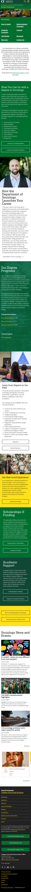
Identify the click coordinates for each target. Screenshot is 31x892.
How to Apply (6, 24)
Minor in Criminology (7, 325)
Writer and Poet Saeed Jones (15, 764)
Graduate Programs (4, 31)
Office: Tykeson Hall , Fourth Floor (10, 860)
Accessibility (4, 876)
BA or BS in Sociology (7, 318)
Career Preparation (6, 806)
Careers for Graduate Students (15, 150)
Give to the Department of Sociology (15, 612)
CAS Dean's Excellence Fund (15, 836)
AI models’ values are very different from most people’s (15, 658)
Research (20, 36)
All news (26, 746)
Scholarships (4, 812)
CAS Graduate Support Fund (15, 849)
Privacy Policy (4, 878)
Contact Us (20, 40)
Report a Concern (6, 872)
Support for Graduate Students (15, 598)
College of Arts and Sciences (12, 792)
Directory (4, 40)
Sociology (5, 19)
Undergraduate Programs (22, 25)
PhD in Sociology (6, 337)
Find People (4, 884)
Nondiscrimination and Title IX (9, 874)
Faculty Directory (15, 448)
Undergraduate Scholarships (15, 543)
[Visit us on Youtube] (7, 867)
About (3, 822)
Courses (19, 30)
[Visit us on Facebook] (2, 867)
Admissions (4, 797)
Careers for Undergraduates (15, 143)
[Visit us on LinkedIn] (13, 867)
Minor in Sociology (6, 321)
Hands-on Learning (15, 501)
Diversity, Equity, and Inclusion (9, 815)
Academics (4, 800)
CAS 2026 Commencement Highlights (11, 696)
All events (26, 781)
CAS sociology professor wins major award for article (13, 729)
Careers (3, 880)
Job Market (5, 36)
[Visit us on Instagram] (10, 867)
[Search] (25, 1)
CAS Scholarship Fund (15, 843)
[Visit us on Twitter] (4, 867)
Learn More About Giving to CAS (15, 619)
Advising (3, 809)
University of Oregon (7, 887)
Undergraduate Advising (16, 591)
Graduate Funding (15, 550)
